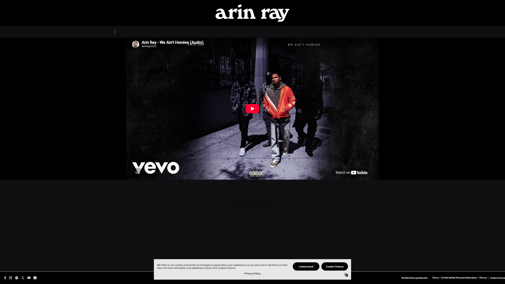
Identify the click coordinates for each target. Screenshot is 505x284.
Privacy (483, 277)
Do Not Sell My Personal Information (459, 277)
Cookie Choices (497, 277)
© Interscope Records (414, 277)
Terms (435, 277)
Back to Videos (252, 201)
